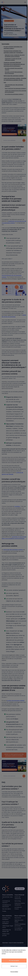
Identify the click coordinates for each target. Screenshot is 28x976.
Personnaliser (14, 972)
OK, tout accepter (14, 960)
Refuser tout (14, 966)
